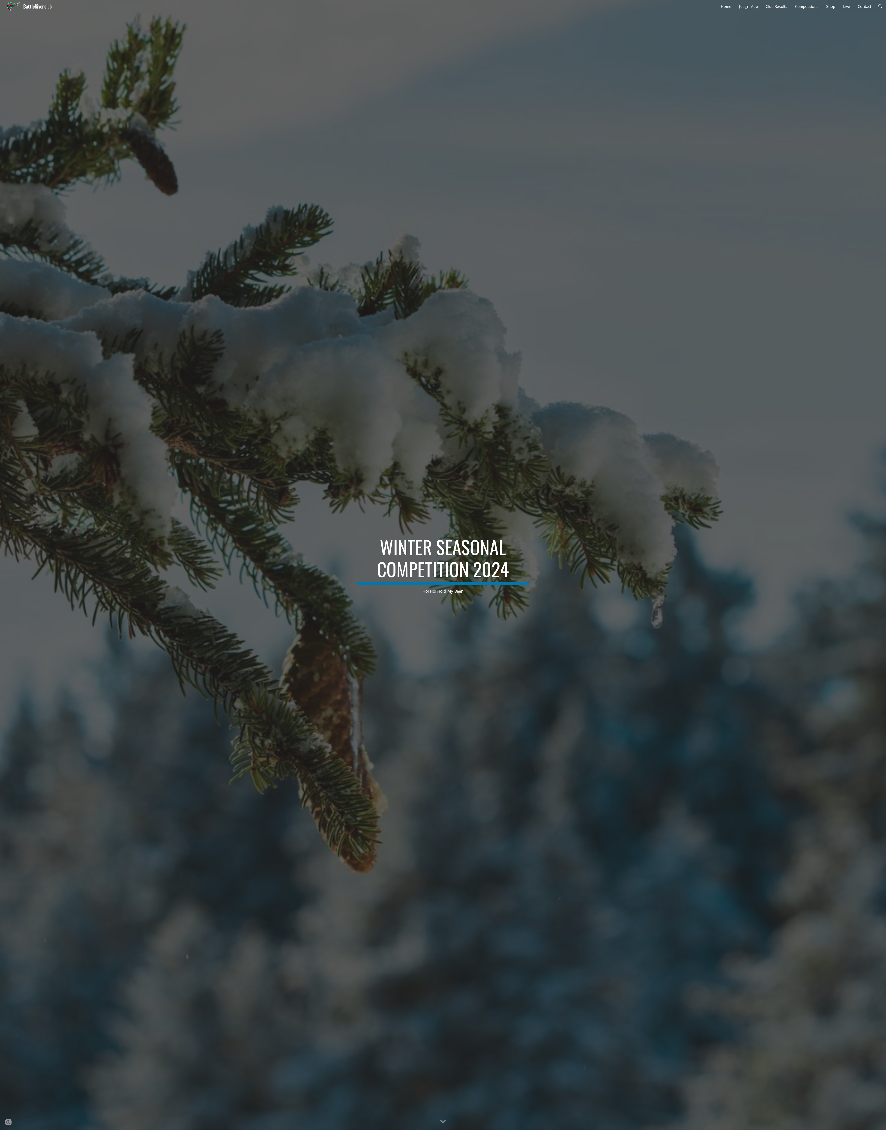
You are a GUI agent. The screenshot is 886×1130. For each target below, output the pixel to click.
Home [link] (726, 6)
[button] (880, 6)
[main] (443, 565)
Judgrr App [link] (748, 6)
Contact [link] (864, 6)
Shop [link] (830, 6)
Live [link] (846, 6)
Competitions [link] (806, 6)
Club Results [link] (776, 6)
